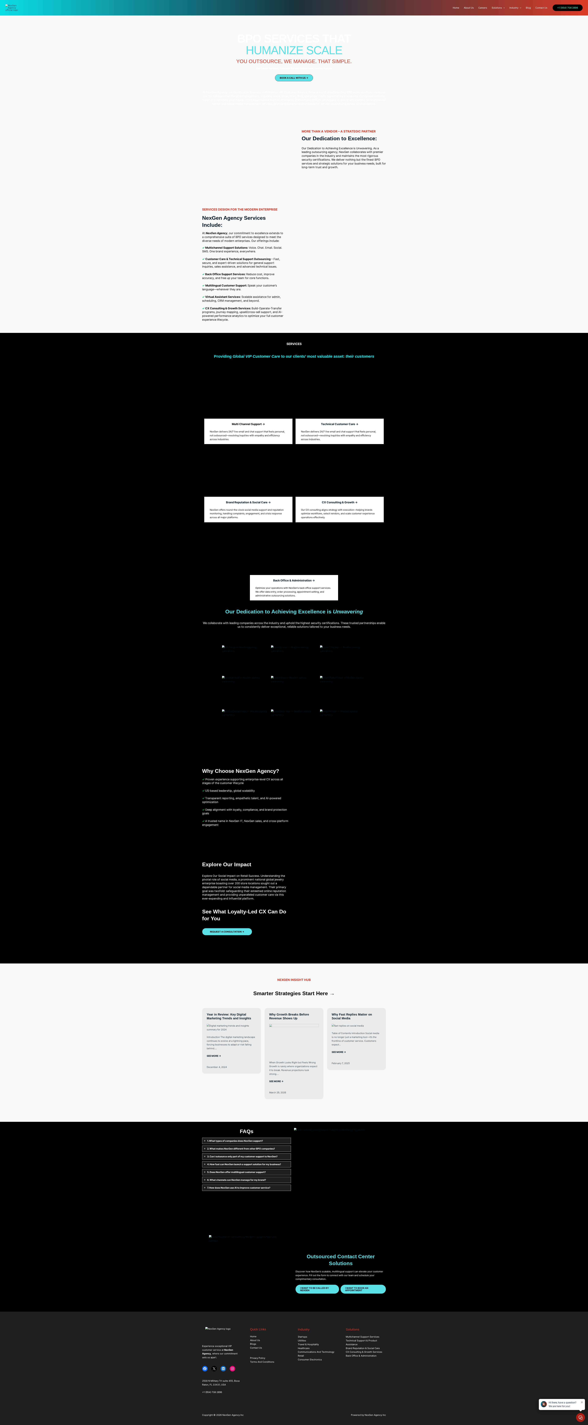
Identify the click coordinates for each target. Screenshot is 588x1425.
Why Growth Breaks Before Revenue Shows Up (289, 1016)
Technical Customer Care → (339, 424)
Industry (513, 7)
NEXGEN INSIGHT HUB (294, 980)
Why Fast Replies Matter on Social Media (352, 1016)
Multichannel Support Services (362, 1336)
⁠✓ (203, 790)
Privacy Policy (257, 1358)
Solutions (497, 7)
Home (456, 7)
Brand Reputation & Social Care (363, 1348)
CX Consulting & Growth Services (364, 1351)
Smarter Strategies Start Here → (294, 993)
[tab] (246, 1141)
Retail (301, 1355)
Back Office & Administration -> (294, 580)
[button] (503, 7)
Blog (528, 7)
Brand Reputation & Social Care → (248, 502)
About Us (469, 7)
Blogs (253, 1343)
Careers (482, 7)
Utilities (302, 1340)
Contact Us (541, 7)
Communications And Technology (316, 1351)
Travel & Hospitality (308, 1344)
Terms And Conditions (262, 1361)
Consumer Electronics (310, 1359)
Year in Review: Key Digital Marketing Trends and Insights (229, 1016)
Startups (302, 1336)
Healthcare (304, 1348)
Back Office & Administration (361, 1355)
